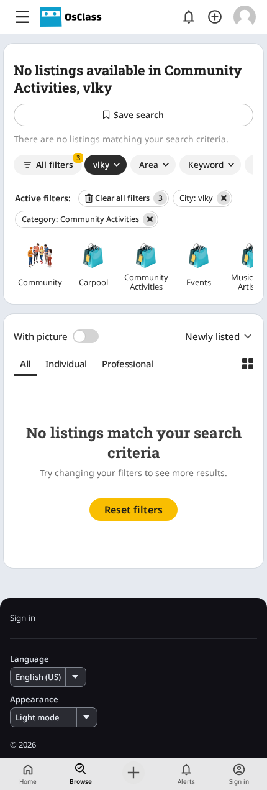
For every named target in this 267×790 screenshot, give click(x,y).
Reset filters (133, 510)
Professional (127, 363)
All (25, 363)
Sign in (22, 618)
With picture (41, 336)
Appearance (34, 699)
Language (29, 659)
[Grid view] (247, 363)
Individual (66, 363)
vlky (196, 198)
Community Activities (80, 219)
